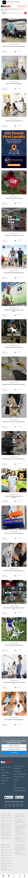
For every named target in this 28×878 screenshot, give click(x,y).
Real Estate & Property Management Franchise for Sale (20, 817)
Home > (2, 9)
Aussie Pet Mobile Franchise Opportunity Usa (14, 719)
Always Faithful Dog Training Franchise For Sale (14, 272)
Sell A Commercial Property (20, 774)
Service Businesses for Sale (6, 834)
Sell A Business (17, 768)
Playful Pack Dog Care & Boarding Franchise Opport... (14, 384)
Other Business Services (20, 846)
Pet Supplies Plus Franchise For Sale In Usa (14, 235)
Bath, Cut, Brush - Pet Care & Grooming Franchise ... (14, 421)
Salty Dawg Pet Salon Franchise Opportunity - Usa (14, 570)
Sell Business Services (19, 776)
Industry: (4, 88)
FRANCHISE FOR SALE (14, 44)
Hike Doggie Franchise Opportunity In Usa (14, 347)
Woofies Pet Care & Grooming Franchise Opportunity (14, 46)
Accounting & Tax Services (20, 847)
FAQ (15, 785)
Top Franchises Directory (19, 790)
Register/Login (22, 6)
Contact (3, 769)
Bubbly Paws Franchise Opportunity (14, 83)
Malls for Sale (3, 868)
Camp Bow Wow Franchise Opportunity (14, 198)
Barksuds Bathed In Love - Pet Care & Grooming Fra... (14, 458)
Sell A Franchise (17, 771)
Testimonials (4, 775)
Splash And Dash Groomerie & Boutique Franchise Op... (14, 608)
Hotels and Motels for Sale (6, 838)
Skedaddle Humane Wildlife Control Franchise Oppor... (14, 310)
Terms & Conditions (5, 777)
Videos (15, 782)
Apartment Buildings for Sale (6, 870)
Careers (3, 783)
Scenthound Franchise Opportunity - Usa (14, 120)
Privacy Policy (4, 780)
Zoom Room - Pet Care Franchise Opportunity (14, 533)
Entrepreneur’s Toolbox (19, 787)
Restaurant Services (19, 852)
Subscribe (14, 752)
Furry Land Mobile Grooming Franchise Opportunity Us (14, 683)
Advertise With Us (5, 772)
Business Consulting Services (21, 848)
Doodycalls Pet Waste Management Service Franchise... (14, 497)
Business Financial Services (20, 854)
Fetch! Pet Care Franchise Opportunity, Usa (14, 645)
